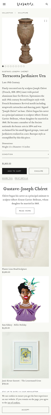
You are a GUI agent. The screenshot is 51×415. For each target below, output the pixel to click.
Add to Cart (14, 171)
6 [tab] (16, 66)
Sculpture (23, 13)
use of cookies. (14, 402)
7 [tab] (18, 66)
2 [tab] (5, 66)
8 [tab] (21, 66)
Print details (21, 178)
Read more (25, 211)
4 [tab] (11, 66)
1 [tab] (3, 66)
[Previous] (8, 41)
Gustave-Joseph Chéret (15, 71)
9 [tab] (24, 66)
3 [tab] (8, 66)
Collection (7, 13)
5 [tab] (13, 66)
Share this (7, 178)
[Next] (43, 41)
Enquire (39, 171)
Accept (25, 410)
